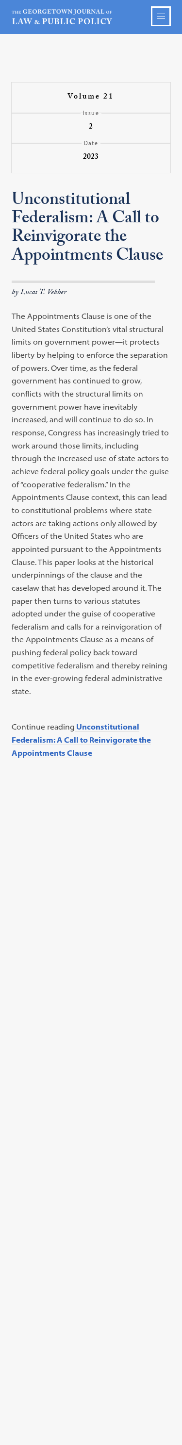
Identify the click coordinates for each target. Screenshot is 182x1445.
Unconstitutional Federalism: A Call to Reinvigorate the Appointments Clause (81, 739)
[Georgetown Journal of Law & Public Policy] (90, 17)
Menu (161, 16)
